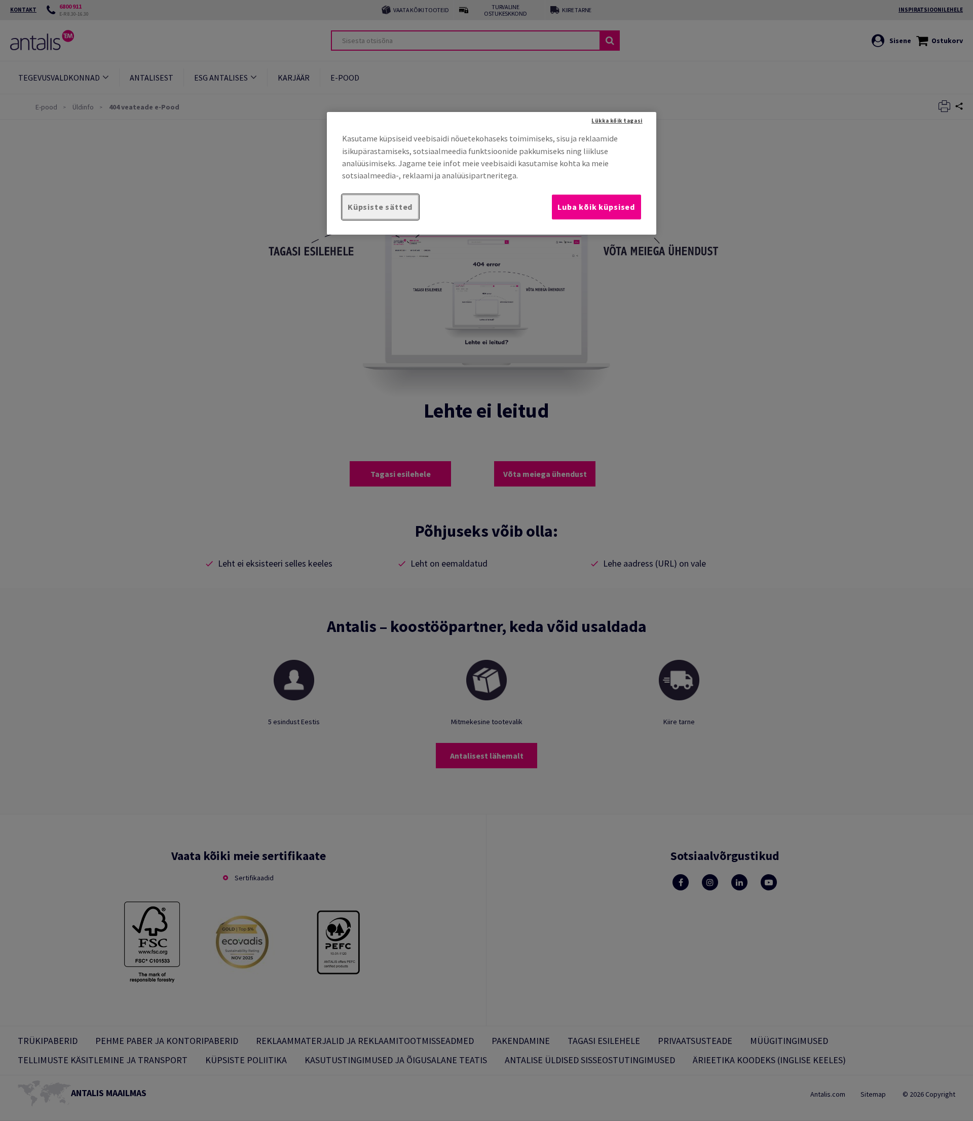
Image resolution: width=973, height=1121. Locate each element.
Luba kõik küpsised (596, 207)
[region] (491, 173)
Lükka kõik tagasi (616, 120)
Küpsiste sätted (380, 207)
